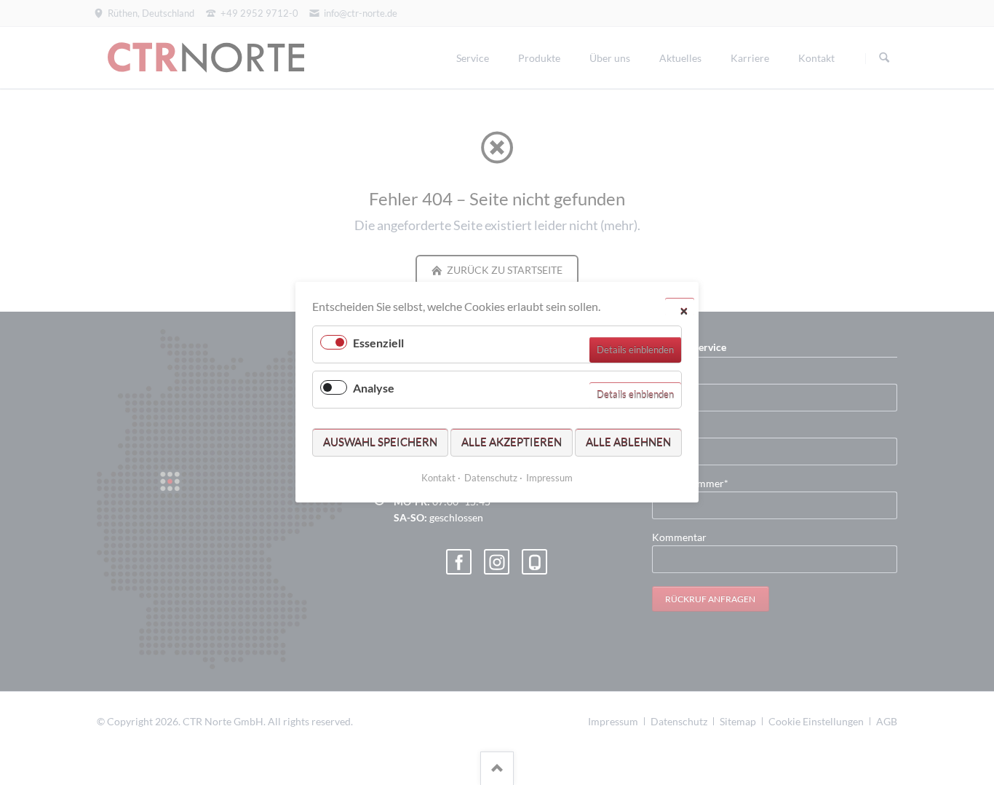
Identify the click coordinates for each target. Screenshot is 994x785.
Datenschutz (490, 478)
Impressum (549, 478)
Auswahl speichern (380, 442)
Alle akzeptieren (511, 442)
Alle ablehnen (628, 442)
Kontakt (438, 478)
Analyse (373, 388)
